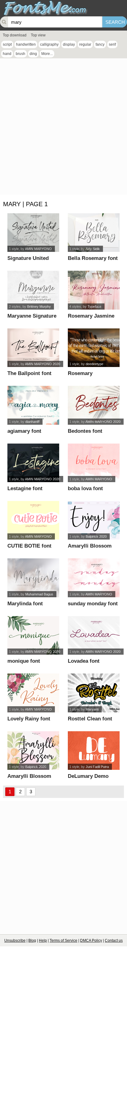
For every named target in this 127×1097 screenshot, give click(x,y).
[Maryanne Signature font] (33, 290)
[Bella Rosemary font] (94, 232)
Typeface (94, 306)
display (69, 44)
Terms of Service (63, 940)
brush (20, 54)
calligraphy (49, 44)
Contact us (114, 940)
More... (47, 54)
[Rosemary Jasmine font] (94, 290)
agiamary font (24, 431)
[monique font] (33, 635)
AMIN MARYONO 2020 (42, 364)
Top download (15, 35)
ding (33, 54)
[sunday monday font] (94, 577)
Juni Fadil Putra (97, 767)
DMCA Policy (91, 940)
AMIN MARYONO (38, 249)
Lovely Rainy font (28, 719)
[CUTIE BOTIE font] (33, 520)
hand (7, 54)
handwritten (26, 44)
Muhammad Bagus (39, 594)
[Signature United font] (33, 232)
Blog (32, 940)
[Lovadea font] (94, 635)
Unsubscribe (15, 940)
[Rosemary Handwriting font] (94, 347)
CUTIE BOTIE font (29, 546)
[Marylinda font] (33, 577)
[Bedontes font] (94, 405)
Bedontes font (85, 431)
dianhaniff (32, 421)
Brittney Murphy (39, 306)
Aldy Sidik (92, 249)
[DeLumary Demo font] (94, 750)
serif (112, 44)
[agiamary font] (33, 405)
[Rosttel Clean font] (94, 693)
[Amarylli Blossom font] (94, 520)
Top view (38, 35)
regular (85, 44)
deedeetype (94, 364)
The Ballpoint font (29, 373)
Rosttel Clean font (90, 719)
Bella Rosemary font (93, 258)
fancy (100, 44)
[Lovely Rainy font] (33, 693)
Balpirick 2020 (96, 536)
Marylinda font (25, 604)
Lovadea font (84, 661)
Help (43, 940)
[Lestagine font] (33, 463)
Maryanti (92, 709)
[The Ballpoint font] (33, 347)
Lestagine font (25, 488)
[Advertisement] (63, 128)
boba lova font (85, 488)
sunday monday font (93, 604)
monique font (23, 661)
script (7, 44)
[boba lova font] (94, 463)
